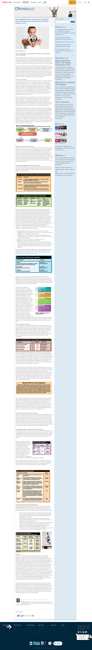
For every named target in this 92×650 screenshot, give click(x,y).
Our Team (53, 627)
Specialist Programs (31, 632)
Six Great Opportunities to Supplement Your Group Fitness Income (64, 50)
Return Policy (64, 630)
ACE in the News (62, 102)
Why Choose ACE (17, 627)
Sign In (85, 2)
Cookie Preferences (65, 634)
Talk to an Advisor (72, 2)
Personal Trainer (16, 630)
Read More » (58, 79)
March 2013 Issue (60, 143)
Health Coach (16, 632)
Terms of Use (64, 627)
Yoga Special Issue (60, 136)
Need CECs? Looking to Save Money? (65, 83)
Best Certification (17, 628)
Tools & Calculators (42, 630)
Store (39, 634)
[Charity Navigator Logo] (36, 643)
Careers (52, 632)
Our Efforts (53, 628)
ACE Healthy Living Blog (43, 627)
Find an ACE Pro (41, 632)
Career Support (30, 627)
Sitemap (63, 632)
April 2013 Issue (59, 130)
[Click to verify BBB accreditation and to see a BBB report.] (44, 643)
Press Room (53, 630)
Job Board (29, 628)
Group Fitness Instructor (18, 634)
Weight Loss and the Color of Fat (64, 42)
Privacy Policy (64, 628)
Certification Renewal (31, 634)
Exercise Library (41, 628)
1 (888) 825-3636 (81, 629)
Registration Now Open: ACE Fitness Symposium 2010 (63, 62)
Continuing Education (31, 630)
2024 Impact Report (55, 634)
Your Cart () (79, 2)
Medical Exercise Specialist (19, 636)
